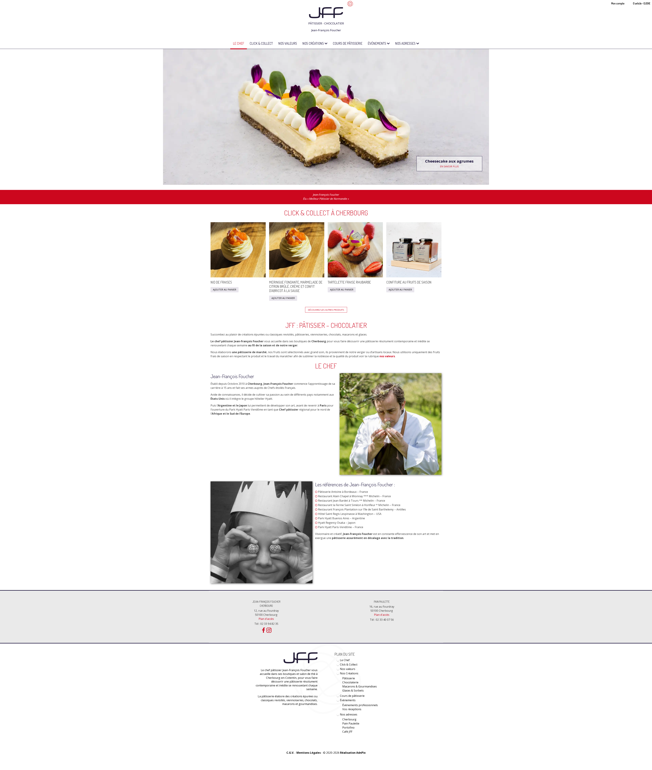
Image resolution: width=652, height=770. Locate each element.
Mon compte (617, 3)
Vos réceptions (351, 709)
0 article (641, 3)
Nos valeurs (287, 43)
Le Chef (238, 43)
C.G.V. (290, 753)
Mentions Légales (308, 753)
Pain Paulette (382, 601)
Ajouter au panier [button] (224, 289)
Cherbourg (349, 719)
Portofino (348, 727)
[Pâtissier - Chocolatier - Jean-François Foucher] (326, 9)
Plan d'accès (266, 619)
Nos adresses (405, 43)
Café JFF (347, 731)
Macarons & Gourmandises (359, 686)
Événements (377, 43)
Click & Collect (261, 43)
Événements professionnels (360, 705)
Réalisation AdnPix (353, 753)
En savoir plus (463, 166)
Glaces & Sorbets (353, 690)
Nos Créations (313, 43)
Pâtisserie (348, 678)
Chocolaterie (350, 682)
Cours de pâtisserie (347, 43)
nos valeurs (387, 356)
